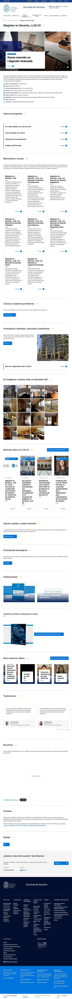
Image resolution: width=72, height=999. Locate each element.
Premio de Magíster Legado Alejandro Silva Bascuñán (32, 825)
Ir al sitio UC (6, 1)
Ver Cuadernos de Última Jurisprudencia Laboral (49, 634)
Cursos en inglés (57, 918)
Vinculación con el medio (38, 16)
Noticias (35, 934)
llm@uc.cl (24, 870)
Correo (66, 1)
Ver (6, 844)
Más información (10, 536)
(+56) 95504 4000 (9, 978)
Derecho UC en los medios (9, 950)
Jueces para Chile (37, 918)
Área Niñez (36, 909)
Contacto (61, 863)
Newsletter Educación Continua (10, 958)
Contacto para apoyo (44, 979)
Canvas (65, 6)
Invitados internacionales (59, 910)
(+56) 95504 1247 (60, 983)
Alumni (47, 15)
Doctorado (42, 458)
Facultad (9, 15)
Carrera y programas (26, 16)
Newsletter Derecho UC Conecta (10, 944)
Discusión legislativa (7, 956)
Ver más (18, 211)
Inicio (4, 15)
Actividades (46, 911)
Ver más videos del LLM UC (59, 658)
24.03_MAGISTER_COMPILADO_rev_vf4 (11, 799)
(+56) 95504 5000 (26, 979)
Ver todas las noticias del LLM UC (58, 449)
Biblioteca (44, 1)
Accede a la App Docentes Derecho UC (17, 912)
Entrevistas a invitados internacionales (11, 946)
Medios (37, 1)
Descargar (23, 799)
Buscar (56, 8)
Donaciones (52, 1)
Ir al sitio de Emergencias (28, 982)
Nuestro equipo (6, 906)
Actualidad (65, 15)
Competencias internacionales (61, 912)
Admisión (29, 1)
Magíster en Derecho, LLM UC (11, 459)
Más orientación (43, 982)
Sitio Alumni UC (47, 927)
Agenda (5, 952)
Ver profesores (9, 314)
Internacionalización (55, 15)
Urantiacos (25, 997)
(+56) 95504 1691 (60, 980)
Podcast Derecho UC (7, 948)
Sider (51, 8)
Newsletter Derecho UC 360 (9, 954)
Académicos (16, 15)
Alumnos (59, 6)
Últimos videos (47, 909)
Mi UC (59, 1)
